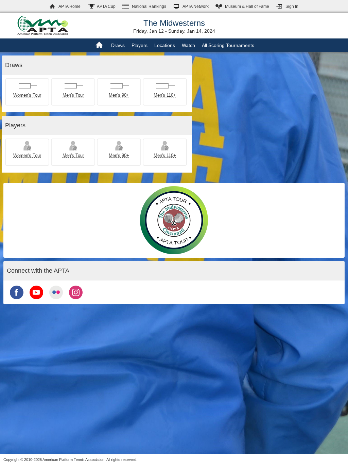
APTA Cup (106, 6)
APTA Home (69, 6)
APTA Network (195, 6)
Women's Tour (27, 95)
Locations (164, 45)
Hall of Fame (247, 6)
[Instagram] (76, 300)
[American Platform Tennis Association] (42, 25)
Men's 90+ (119, 95)
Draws (118, 45)
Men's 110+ (165, 95)
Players (139, 45)
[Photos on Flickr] (56, 300)
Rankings (149, 6)
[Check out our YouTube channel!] (36, 300)
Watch (188, 45)
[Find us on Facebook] (17, 300)
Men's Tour (73, 95)
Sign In (291, 6)
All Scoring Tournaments (228, 45)
